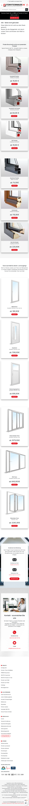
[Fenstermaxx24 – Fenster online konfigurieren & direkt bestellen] (14, 5)
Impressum (4, 803)
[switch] (26, 803)
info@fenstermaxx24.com (15, 648)
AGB (13, 803)
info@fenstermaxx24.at (14, 564)
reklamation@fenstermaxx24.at (14, 574)
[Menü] (1, 5)
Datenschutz (9, 803)
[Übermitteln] (26, 9)
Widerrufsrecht (18, 803)
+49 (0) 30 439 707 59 (14, 638)
